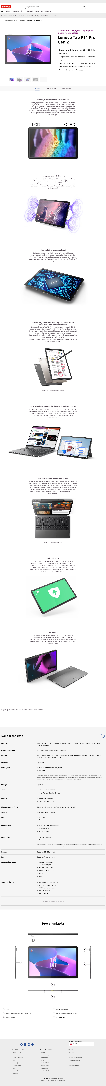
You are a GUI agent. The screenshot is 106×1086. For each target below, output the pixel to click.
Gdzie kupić (71, 1052)
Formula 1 (15, 1071)
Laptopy (43, 1052)
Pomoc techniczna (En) (74, 1065)
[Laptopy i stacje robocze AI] (50, 15)
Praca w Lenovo (17, 1065)
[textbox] (82, 1044)
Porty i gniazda (66, 88)
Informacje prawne (17, 1063)
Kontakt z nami (72, 1055)
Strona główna (8, 20)
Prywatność (44, 1080)
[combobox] (53, 7)
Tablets (15, 20)
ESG (14, 1060)
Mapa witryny (51, 1080)
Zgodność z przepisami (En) (75, 1057)
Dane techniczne (51, 88)
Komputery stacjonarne (46, 1055)
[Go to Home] (6, 6)
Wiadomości (16, 1055)
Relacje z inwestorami (18, 1057)
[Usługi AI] (57, 15)
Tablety (42, 1060)
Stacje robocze (44, 1057)
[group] (11, 79)
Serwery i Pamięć (45, 1065)
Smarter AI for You (45, 1071)
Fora (70, 1063)
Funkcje (37, 88)
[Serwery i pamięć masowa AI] (34, 15)
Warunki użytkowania (60, 1080)
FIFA (14, 1068)
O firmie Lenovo (17, 1052)
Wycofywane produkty (74, 1060)
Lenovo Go (15, 1073)
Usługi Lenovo (44, 1068)
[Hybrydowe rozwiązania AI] (16, 15)
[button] (84, 6)
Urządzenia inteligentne (46, 1063)
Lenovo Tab (22, 20)
